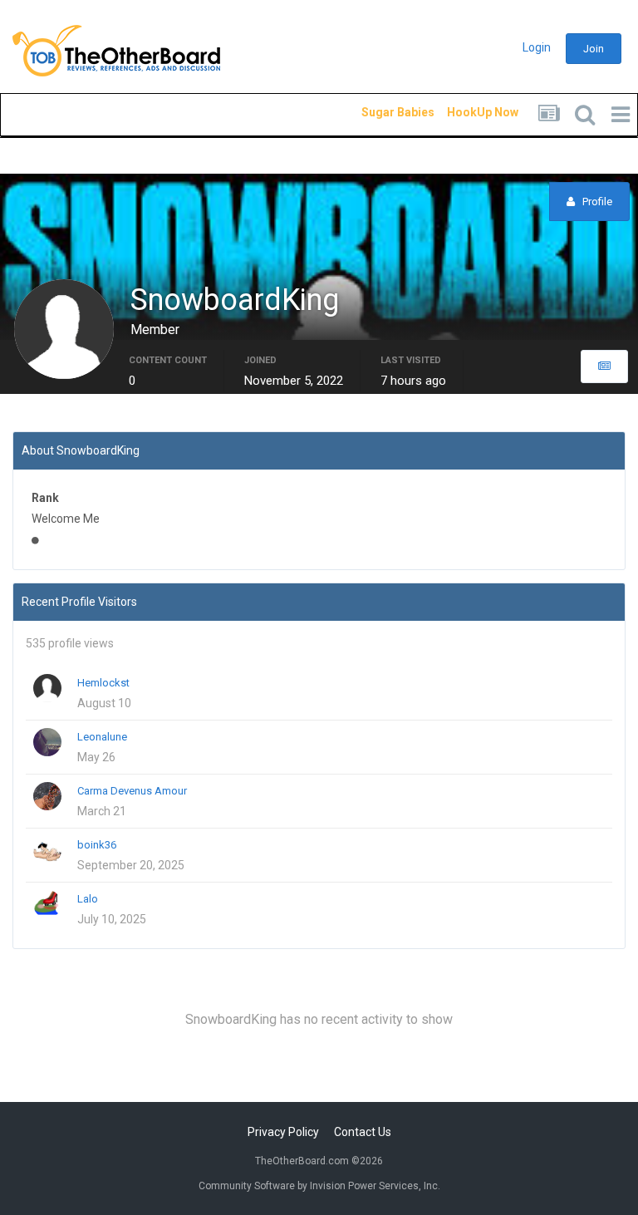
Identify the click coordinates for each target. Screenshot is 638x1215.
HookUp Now (463, 112)
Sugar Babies (378, 112)
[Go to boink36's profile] (47, 850)
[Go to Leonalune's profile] (47, 742)
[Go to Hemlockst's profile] (47, 688)
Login (537, 47)
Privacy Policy (283, 1132)
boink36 (96, 845)
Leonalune (102, 736)
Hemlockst (103, 682)
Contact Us (362, 1132)
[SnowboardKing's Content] (604, 366)
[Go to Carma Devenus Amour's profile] (47, 796)
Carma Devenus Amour (132, 791)
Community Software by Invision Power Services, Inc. (319, 1186)
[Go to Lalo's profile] (47, 904)
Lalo (87, 899)
